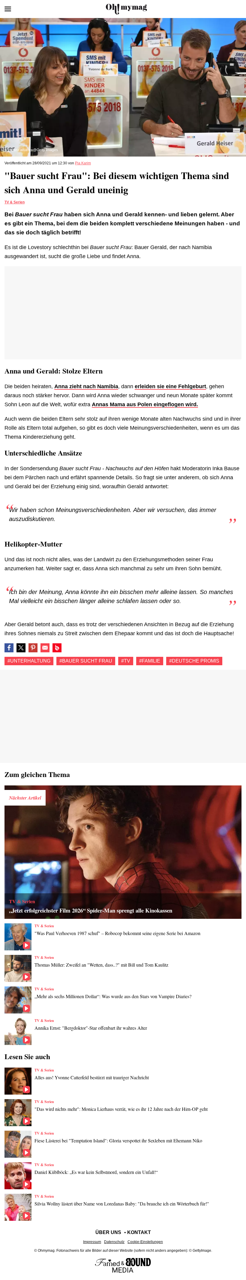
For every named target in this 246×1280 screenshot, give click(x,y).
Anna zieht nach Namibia (86, 386)
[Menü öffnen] (7, 9)
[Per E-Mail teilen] (45, 647)
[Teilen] (33, 647)
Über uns (108, 1232)
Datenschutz (114, 1242)
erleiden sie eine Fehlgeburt (170, 386)
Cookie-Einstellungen (145, 1242)
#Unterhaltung (29, 660)
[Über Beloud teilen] (57, 647)
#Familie (149, 660)
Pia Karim (83, 163)
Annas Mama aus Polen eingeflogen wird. (145, 404)
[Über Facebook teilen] (9, 647)
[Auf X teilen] (21, 647)
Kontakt (139, 1232)
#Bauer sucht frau (85, 660)
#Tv (125, 660)
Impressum (92, 1242)
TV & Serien (14, 202)
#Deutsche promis (194, 660)
